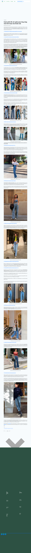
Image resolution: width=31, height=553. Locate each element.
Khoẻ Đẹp (20, 513)
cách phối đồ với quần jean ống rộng (8, 428)
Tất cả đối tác (7, 500)
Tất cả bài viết (20, 500)
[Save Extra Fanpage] (1, 534)
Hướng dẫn (7, 507)
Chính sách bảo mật (7, 515)
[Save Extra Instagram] (3, 534)
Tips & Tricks (20, 507)
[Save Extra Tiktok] (5, 534)
